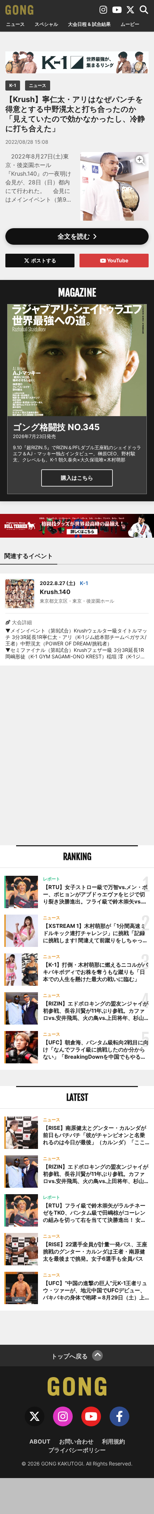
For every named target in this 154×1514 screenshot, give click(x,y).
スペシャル (46, 24)
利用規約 (113, 1441)
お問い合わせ (76, 1441)
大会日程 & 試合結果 (89, 24)
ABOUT (39, 1441)
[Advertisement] (77, 755)
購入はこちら (77, 477)
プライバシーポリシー (77, 1450)
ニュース (15, 24)
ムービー (130, 24)
